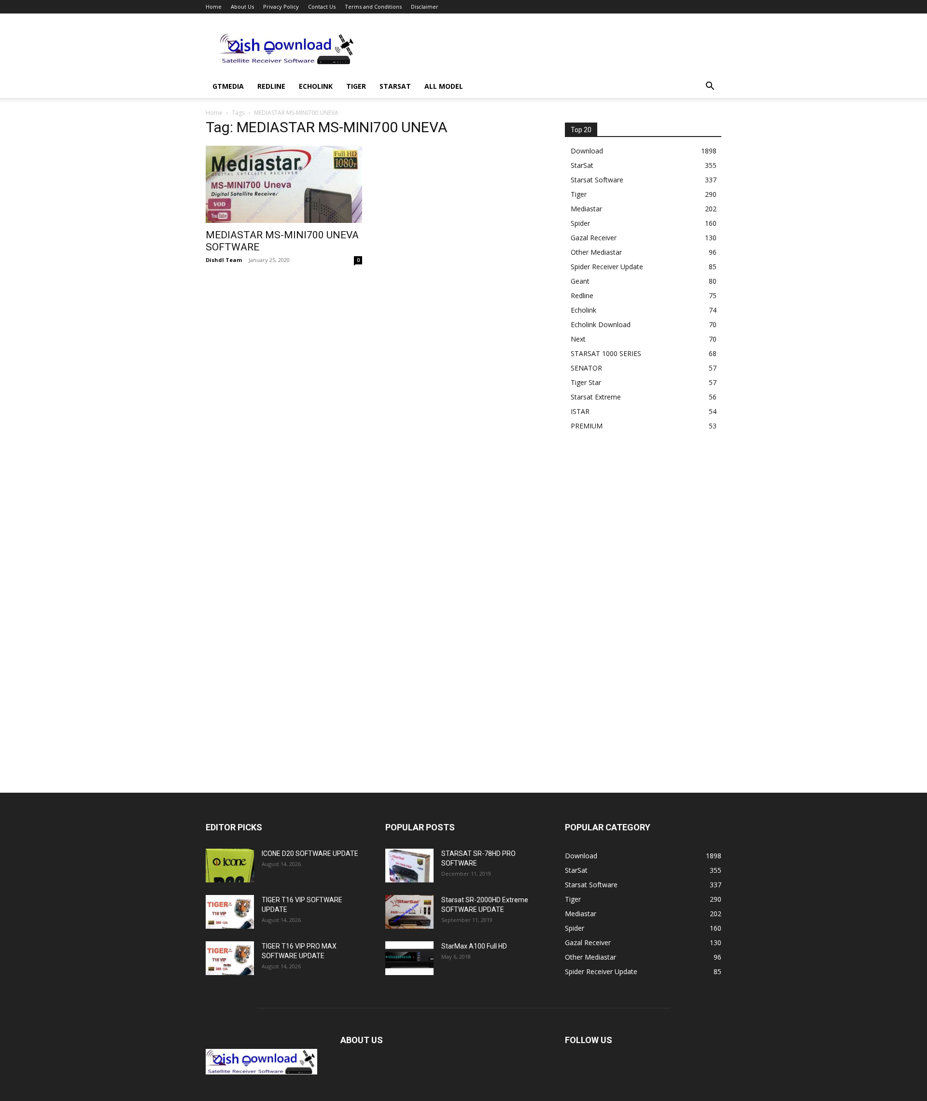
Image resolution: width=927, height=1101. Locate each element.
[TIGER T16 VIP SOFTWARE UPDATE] (230, 912)
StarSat (395, 86)
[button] (709, 87)
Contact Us (322, 6)
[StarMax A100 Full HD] (409, 958)
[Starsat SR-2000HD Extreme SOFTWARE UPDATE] (409, 912)
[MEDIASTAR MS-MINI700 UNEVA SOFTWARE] (284, 184)
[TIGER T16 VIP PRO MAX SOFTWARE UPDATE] (230, 958)
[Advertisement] (545, 48)
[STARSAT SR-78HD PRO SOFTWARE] (409, 865)
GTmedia (228, 86)
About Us (242, 6)
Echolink (316, 86)
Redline (271, 86)
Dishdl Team (224, 259)
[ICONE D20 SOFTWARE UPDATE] (230, 865)
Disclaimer (424, 6)
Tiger (356, 86)
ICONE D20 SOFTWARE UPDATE (310, 853)
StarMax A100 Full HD (474, 946)
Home (214, 6)
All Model (443, 86)
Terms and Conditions (373, 6)
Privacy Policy (281, 6)
